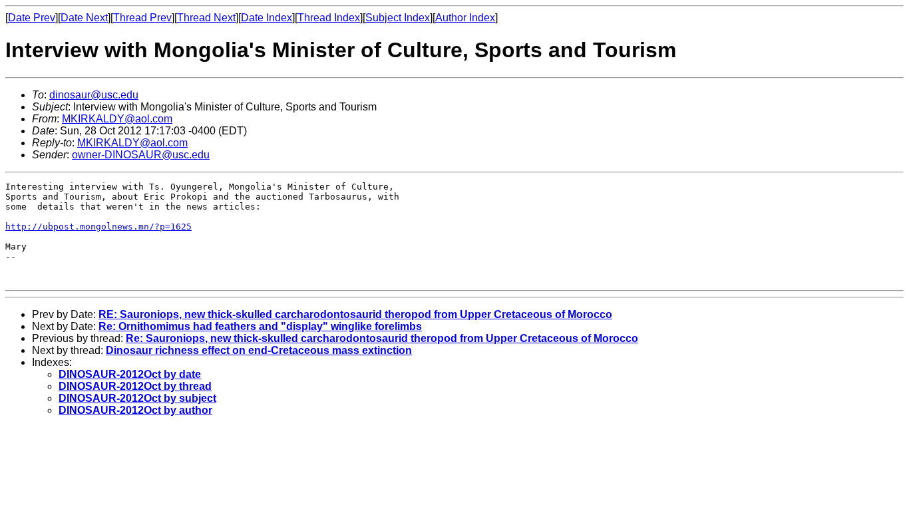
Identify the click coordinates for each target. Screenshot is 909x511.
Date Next (84, 17)
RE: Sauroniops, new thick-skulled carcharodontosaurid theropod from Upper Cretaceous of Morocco (355, 314)
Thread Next (206, 17)
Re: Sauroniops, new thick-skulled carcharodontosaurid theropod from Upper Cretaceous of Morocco (382, 338)
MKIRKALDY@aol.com (117, 118)
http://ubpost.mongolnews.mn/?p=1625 (98, 227)
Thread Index (328, 17)
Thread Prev (142, 17)
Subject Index (397, 17)
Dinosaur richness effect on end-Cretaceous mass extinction (259, 350)
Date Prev (31, 17)
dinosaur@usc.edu (93, 94)
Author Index (465, 17)
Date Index (266, 17)
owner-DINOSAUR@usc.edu (141, 154)
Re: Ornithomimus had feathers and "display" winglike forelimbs (260, 326)
